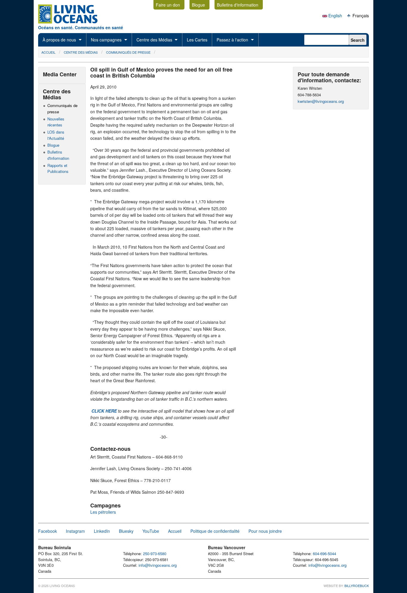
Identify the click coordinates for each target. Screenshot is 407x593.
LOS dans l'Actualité (55, 135)
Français (360, 15)
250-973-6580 (154, 553)
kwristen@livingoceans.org (321, 101)
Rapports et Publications (58, 168)
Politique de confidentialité (215, 531)
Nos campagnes (106, 40)
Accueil (48, 52)
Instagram (75, 531)
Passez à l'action (232, 40)
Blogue (198, 5)
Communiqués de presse (128, 52)
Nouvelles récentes (55, 122)
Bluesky (126, 531)
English (334, 15)
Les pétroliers (103, 512)
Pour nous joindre (265, 531)
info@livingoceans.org (158, 565)
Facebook (47, 531)
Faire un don (168, 5)
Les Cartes (197, 40)
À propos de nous (59, 40)
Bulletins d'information (237, 5)
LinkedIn (102, 531)
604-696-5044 (324, 553)
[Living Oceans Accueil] (73, 22)
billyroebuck (356, 585)
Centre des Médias (154, 40)
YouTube (150, 531)
